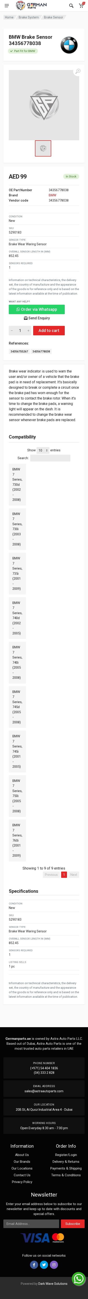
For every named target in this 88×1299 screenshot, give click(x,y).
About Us (22, 1155)
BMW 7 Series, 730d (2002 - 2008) (17, 484)
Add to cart (49, 330)
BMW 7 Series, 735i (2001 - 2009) (17, 573)
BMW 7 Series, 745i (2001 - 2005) (17, 751)
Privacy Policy (22, 1182)
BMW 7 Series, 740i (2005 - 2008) (17, 662)
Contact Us (22, 1175)
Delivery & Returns (66, 1162)
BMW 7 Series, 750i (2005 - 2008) (17, 796)
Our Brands (22, 1162)
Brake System (29, 17)
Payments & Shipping (66, 1168)
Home (9, 17)
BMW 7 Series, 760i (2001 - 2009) (17, 840)
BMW (52, 195)
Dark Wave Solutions (52, 1283)
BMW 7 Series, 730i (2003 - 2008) (17, 529)
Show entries (43, 450)
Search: (23, 458)
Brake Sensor (53, 17)
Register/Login (66, 1155)
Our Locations (22, 1168)
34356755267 (19, 351)
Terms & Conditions (66, 1175)
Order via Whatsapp (38, 309)
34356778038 (41, 351)
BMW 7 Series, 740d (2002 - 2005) (17, 618)
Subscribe (72, 1224)
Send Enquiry (39, 318)
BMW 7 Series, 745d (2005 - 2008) (17, 707)
